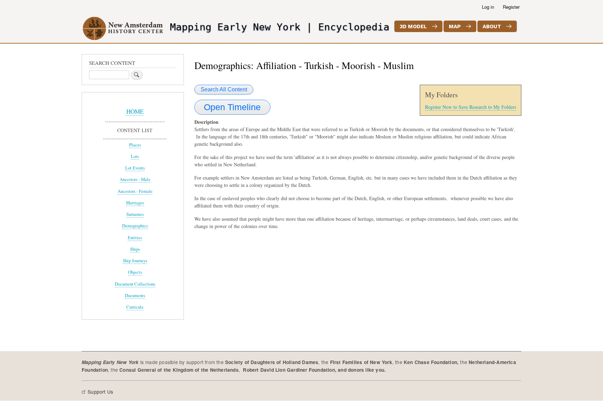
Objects (135, 272)
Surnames (135, 214)
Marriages (135, 203)
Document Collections (135, 284)
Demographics (135, 226)
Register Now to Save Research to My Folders (470, 107)
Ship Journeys (135, 261)
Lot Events (135, 168)
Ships (135, 249)
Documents (135, 295)
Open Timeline (232, 107)
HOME (135, 111)
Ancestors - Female (135, 191)
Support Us (100, 391)
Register (511, 6)
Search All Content (224, 89)
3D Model (413, 26)
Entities (135, 238)
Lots (135, 156)
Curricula (134, 307)
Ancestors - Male (135, 179)
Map (455, 26)
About (492, 26)
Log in (488, 6)
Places (135, 145)
